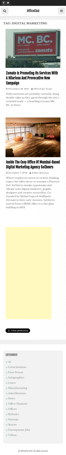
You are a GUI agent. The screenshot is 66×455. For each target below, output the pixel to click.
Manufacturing (17, 387)
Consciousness (17, 367)
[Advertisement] (29, 273)
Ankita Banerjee (40, 173)
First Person (15, 372)
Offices (12, 408)
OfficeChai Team (42, 89)
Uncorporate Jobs (19, 429)
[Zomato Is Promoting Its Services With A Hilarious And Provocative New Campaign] (33, 67)
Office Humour (17, 403)
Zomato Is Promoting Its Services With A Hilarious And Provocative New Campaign (32, 78)
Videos (12, 435)
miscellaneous (17, 393)
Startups (13, 419)
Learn (12, 382)
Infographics (16, 377)
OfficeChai (33, 11)
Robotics (13, 414)
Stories (12, 424)
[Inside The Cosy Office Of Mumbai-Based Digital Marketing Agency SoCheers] (33, 156)
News (11, 398)
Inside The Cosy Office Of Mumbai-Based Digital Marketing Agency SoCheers (33, 164)
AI (9, 361)
